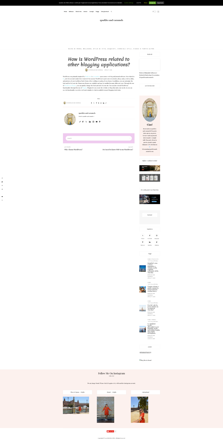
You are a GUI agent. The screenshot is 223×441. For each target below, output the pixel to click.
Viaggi (97, 11)
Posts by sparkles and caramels (86, 116)
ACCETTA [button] (139, 3)
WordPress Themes (70, 85)
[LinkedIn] (103, 103)
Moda (65, 11)
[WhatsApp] (101, 103)
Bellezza (71, 11)
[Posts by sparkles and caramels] (86, 70)
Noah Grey (88, 76)
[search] (111, 12)
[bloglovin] (2, 193)
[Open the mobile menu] (158, 11)
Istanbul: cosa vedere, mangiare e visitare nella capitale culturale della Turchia (153, 268)
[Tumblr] (99, 103)
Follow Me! (111, 376)
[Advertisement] (111, 35)
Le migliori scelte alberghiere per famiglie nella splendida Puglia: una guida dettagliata (154, 328)
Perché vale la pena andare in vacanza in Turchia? (153, 307)
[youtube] (2, 196)
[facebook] (2, 178)
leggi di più (160, 3)
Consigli (91, 11)
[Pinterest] (96, 103)
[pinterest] (2, 185)
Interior (85, 11)
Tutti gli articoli (105, 11)
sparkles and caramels (96, 70)
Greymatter (96, 76)
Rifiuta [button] (145, 3)
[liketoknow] (2, 200)
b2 (63, 79)
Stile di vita (78, 11)
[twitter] (2, 182)
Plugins (84, 88)
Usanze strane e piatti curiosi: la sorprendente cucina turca (153, 288)
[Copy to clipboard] (106, 103)
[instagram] (2, 189)
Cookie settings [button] (128, 3)
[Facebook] (91, 103)
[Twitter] (94, 103)
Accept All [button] (152, 3)
